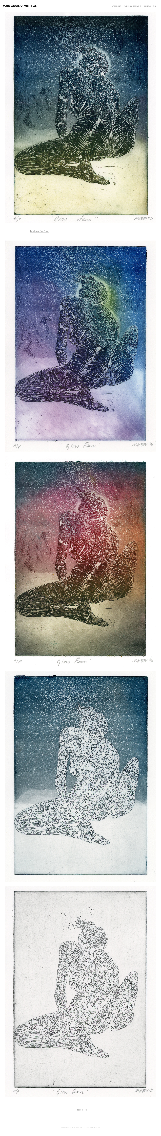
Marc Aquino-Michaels (20, 6)
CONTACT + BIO (150, 6)
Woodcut (116, 6)
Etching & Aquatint (132, 6)
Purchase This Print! (39, 231)
